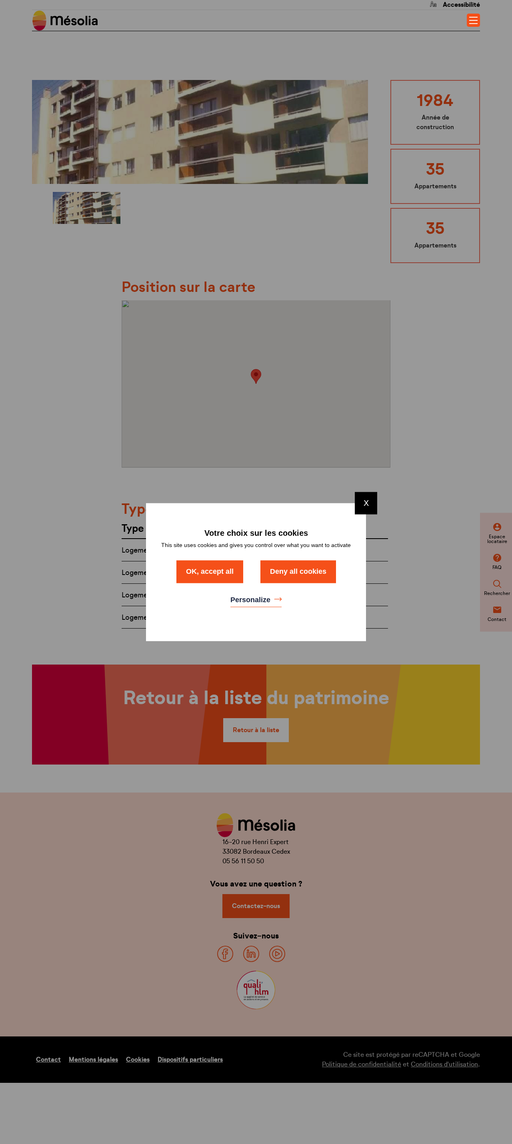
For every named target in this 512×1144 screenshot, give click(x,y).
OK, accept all (210, 571)
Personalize (251, 600)
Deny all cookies (298, 571)
